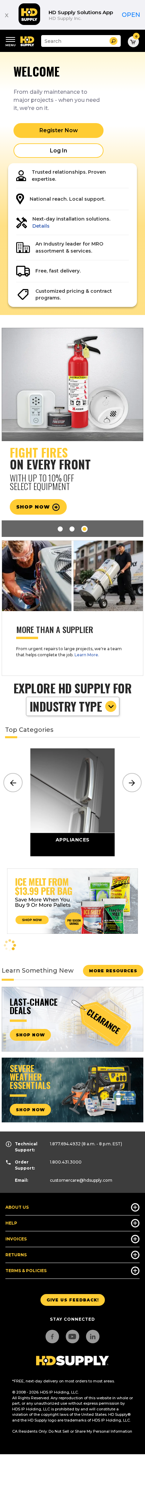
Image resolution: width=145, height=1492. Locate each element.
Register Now (58, 130)
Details (41, 226)
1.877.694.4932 (65, 1143)
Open (131, 15)
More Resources (113, 970)
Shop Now (34, 507)
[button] (113, 41)
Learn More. (87, 654)
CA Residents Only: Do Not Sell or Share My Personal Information (72, 1431)
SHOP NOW (30, 1034)
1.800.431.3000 (66, 1162)
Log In (58, 150)
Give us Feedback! (73, 1299)
